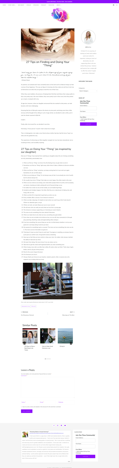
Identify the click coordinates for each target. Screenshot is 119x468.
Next (69, 461)
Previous (68, 461)
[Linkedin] (61, 425)
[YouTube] (65, 425)
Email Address (83, 105)
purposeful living (26, 306)
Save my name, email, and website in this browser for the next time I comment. (41, 407)
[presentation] (30, 335)
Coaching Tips (47, 59)
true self (33, 306)
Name (24, 402)
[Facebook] (54, 425)
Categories (82, 88)
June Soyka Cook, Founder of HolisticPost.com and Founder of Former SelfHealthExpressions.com (46, 433)
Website (60, 402)
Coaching (51, 5)
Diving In (62, 346)
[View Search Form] (117, 5)
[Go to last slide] (24, 343)
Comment (24, 375)
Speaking (36, 5)
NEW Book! (21, 5)
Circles (29, 5)
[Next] (71, 343)
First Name (82, 111)
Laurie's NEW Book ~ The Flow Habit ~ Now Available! (59, 1)
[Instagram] (57, 425)
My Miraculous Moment (27, 313)
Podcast (43, 5)
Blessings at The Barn (68, 313)
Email (42, 402)
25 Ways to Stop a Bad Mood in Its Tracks (29, 348)
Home (4, 5)
